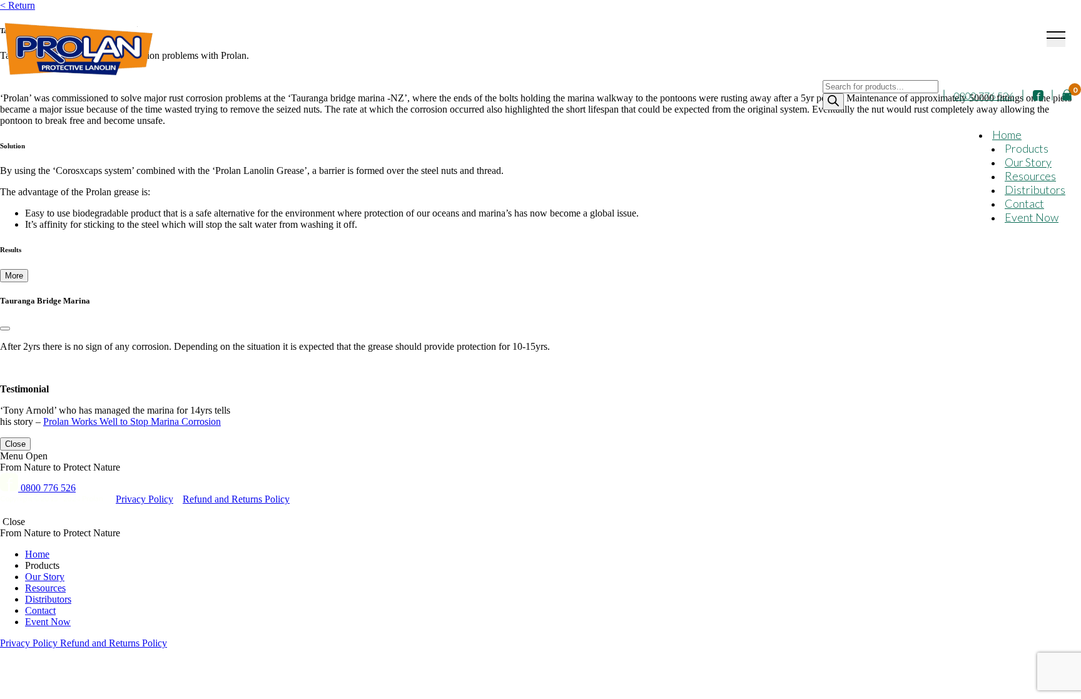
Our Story (1028, 162)
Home (1007, 134)
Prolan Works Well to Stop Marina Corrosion (132, 421)
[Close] (5, 328)
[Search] (833, 101)
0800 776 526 (984, 95)
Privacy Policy (144, 499)
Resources (1030, 176)
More (14, 275)
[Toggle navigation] (1056, 39)
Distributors (1035, 189)
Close (15, 444)
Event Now (1031, 217)
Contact (1024, 203)
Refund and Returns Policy (236, 499)
